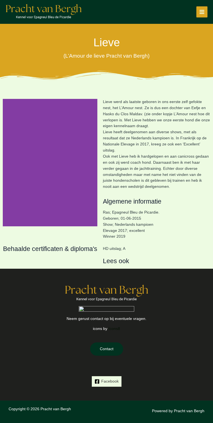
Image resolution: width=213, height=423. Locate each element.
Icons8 (114, 329)
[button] (8, 162)
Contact (106, 349)
